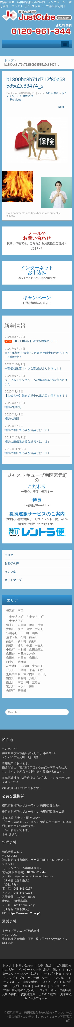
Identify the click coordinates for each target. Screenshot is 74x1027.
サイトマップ (13, 580)
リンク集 (10, 571)
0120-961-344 (36, 872)
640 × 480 (52, 93)
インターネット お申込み (37, 272)
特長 (37, 502)
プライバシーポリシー (33, 977)
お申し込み (44, 965)
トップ (6, 965)
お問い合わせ (24, 965)
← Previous (13, 99)
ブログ (9, 555)
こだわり (37, 488)
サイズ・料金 (52, 973)
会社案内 (40, 986)
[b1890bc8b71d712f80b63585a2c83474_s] (37, 139)
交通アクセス (21, 986)
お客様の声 (12, 563)
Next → (63, 106)
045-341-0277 (23, 888)
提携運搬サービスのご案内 (37, 518)
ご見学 (9, 969)
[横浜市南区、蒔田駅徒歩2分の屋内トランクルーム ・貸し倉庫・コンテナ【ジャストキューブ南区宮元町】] (37, 15)
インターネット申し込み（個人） (39, 969)
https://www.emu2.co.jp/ (24, 913)
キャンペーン (37, 299)
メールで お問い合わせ (37, 240)
